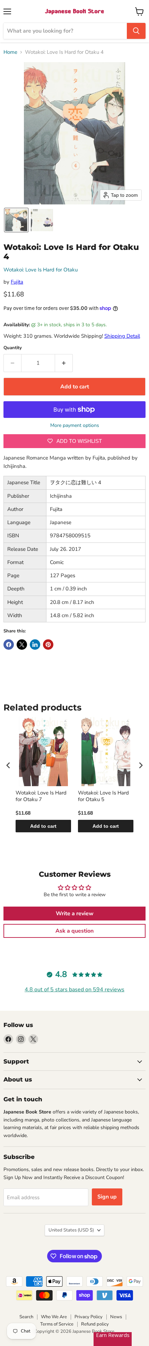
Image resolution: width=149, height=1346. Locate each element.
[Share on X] (22, 644)
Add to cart (43, 826)
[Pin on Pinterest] (48, 644)
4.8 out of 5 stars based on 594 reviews (74, 989)
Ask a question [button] (74, 931)
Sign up (107, 1197)
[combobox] (65, 31)
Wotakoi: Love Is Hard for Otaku (40, 269)
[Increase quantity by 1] (64, 363)
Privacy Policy (88, 1317)
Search (26, 1317)
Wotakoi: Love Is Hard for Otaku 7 (41, 796)
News (116, 1317)
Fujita (17, 281)
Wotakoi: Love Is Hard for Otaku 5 (103, 796)
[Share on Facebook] (8, 644)
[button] (16, 220)
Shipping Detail (122, 336)
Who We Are (54, 1317)
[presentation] (8, 765)
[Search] (136, 31)
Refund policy (95, 1324)
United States (71, 1230)
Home (10, 52)
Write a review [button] (75, 913)
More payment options (74, 425)
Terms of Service (56, 1324)
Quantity (12, 348)
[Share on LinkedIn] (35, 644)
